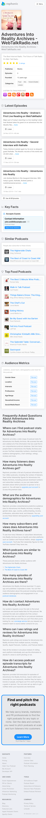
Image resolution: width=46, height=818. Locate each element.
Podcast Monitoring (9, 794)
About (4, 763)
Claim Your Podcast (9, 766)
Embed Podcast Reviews (32, 791)
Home (4, 758)
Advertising (6, 786)
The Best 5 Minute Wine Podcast (26, 279)
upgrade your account (30, 487)
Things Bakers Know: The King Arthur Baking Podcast (26, 295)
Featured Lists (7, 809)
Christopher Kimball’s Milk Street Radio (26, 334)
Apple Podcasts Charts (10, 811)
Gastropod (15, 350)
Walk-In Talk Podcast (20, 287)
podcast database (9, 596)
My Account (6, 769)
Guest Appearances (9, 780)
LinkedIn (27, 809)
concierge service (20, 621)
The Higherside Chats (20, 250)
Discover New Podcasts (32, 789)
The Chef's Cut (17, 303)
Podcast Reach (29, 783)
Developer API (7, 771)
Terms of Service (30, 806)
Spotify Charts (7, 814)
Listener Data (28, 760)
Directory (5, 806)
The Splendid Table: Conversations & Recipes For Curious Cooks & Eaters (26, 342)
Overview (27, 758)
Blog (3, 803)
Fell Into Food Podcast (20, 326)
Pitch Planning (29, 766)
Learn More (23, 737)
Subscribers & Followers (32, 786)
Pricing (4, 760)
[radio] (4, 63)
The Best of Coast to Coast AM (25, 258)
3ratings (22, 63)
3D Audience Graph (31, 780)
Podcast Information (31, 763)
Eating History (17, 310)
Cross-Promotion (8, 789)
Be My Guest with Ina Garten (24, 318)
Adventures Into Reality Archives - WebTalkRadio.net (19, 48)
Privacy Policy (28, 803)
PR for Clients (7, 783)
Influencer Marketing (9, 791)
